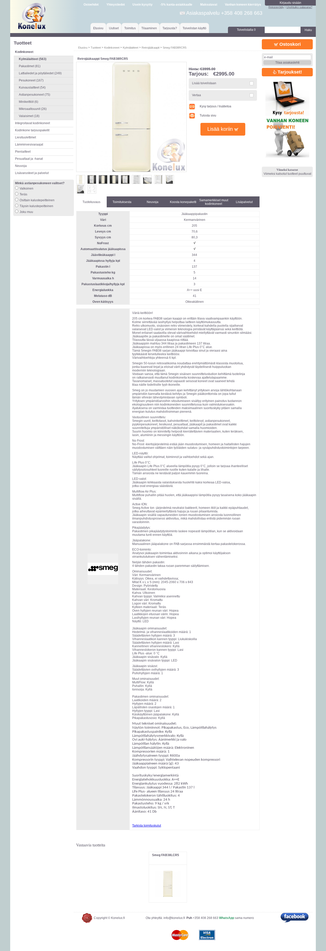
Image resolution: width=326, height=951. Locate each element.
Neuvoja (21, 166)
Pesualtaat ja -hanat (29, 159)
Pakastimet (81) (29, 66)
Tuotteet (96, 47)
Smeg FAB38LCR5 (165, 855)
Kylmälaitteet (130, 47)
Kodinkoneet (111, 47)
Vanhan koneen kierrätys (243, 4)
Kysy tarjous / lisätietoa (215, 106)
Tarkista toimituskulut (146, 825)
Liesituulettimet (25, 137)
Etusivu (98, 28)
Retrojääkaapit (150, 47)
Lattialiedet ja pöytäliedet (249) (40, 73)
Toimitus (130, 28)
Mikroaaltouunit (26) (33, 109)
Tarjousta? (169, 28)
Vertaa (196, 95)
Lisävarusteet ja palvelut (32, 173)
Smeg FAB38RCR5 (174, 47)
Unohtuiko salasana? (299, 7)
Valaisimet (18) (29, 116)
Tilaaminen (149, 28)
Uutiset (114, 28)
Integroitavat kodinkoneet (32, 123)
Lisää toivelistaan (204, 83)
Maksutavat (208, 4)
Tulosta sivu (208, 115)
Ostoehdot (91, 4)
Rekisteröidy (276, 7)
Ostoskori (289, 44)
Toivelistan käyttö (194, 28)
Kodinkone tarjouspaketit (32, 130)
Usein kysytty (142, 4)
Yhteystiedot (115, 4)
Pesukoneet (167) (31, 80)
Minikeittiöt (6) (28, 102)
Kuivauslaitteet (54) (32, 87)
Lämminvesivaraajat (29, 144)
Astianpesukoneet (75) (34, 94)
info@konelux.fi (174, 918)
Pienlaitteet (23, 151)
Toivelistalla (246, 30)
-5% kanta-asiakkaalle (176, 4)
